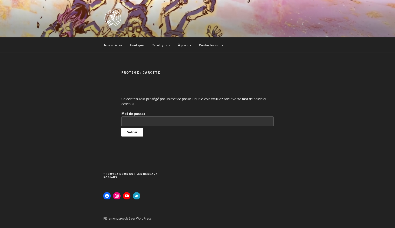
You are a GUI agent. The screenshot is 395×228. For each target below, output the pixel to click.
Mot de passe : (133, 114)
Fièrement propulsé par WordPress (127, 218)
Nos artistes (113, 45)
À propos (184, 45)
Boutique (137, 45)
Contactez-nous (211, 45)
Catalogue (159, 45)
